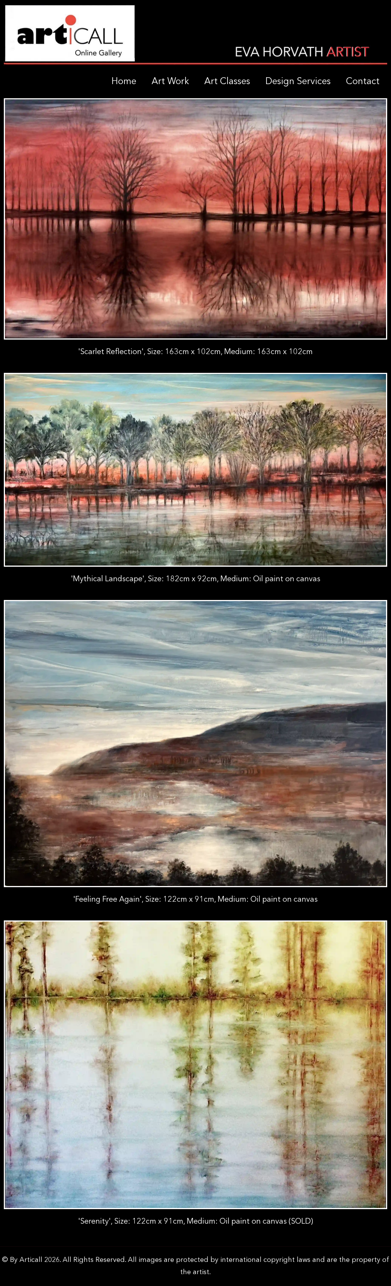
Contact (363, 81)
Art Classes (227, 81)
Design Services (298, 81)
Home (123, 81)
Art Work (170, 81)
